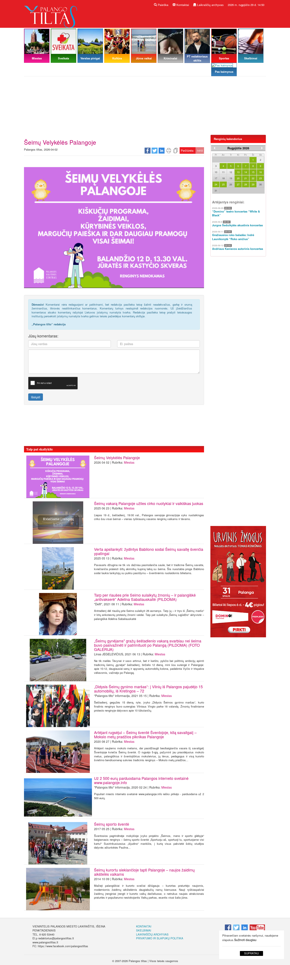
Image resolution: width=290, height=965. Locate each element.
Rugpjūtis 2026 (238, 148)
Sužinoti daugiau (245, 940)
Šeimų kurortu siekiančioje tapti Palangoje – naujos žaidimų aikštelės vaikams (144, 872)
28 (245, 184)
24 (216, 184)
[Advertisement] (145, 107)
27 (238, 184)
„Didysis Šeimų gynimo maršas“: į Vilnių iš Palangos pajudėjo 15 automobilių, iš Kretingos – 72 (148, 689)
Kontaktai (182, 5)
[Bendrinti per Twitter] (155, 150)
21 (245, 178)
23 (260, 178)
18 (223, 178)
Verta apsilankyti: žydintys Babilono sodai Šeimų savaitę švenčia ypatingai (148, 551)
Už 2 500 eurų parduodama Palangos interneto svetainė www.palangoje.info (141, 780)
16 (260, 172)
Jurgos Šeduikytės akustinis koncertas (237, 225)
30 (260, 184)
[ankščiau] (214, 148)
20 (238, 178)
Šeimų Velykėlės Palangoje (117, 457)
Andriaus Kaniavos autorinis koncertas (237, 249)
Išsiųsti (35, 397)
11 (223, 172)
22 (253, 178)
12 (230, 172)
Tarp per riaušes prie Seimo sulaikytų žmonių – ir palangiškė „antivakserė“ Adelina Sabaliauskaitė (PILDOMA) (145, 597)
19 (230, 178)
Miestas (129, 462)
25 (223, 184)
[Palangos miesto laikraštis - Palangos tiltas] (51, 13)
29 (253, 184)
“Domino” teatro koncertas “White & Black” (236, 213)
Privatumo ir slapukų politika (159, 938)
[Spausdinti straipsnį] (169, 150)
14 (245, 172)
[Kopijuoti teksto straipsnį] (176, 150)
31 (216, 190)
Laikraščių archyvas (210, 5)
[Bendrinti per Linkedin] (162, 150)
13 (238, 172)
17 (216, 178)
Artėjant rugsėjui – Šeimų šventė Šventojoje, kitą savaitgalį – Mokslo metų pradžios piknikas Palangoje (145, 734)
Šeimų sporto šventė (111, 824)
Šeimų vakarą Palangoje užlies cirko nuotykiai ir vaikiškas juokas (148, 503)
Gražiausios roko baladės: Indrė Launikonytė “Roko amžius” (233, 237)
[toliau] (262, 148)
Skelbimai (143, 930)
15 (253, 172)
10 (216, 172)
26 (230, 184)
